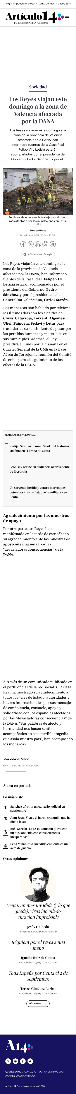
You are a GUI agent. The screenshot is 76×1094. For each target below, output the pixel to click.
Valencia (32, 765)
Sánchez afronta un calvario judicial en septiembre (37, 808)
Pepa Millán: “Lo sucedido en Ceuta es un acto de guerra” (39, 846)
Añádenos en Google (40, 254)
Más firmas (35, 1003)
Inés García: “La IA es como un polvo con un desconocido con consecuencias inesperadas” (39, 833)
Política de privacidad (50, 1071)
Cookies (10, 1076)
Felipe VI (18, 765)
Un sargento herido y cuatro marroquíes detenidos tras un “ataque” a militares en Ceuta (38, 492)
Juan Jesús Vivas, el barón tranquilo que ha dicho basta (40, 820)
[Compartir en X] (30, 244)
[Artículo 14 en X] (8, 1061)
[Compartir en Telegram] (52, 244)
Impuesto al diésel (24, 3)
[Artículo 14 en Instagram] (15, 1061)
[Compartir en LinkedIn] (38, 244)
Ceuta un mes (46, 3)
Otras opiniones (16, 858)
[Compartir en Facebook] (23, 244)
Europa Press (38, 230)
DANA (7, 765)
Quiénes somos (14, 1071)
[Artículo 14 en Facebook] (23, 1061)
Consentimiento (25, 1076)
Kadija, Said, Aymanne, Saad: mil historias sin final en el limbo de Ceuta (39, 448)
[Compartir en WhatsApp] (45, 244)
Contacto (30, 1071)
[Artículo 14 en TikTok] (30, 1061)
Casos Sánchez (67, 3)
